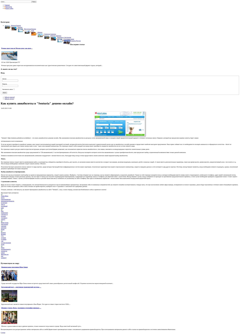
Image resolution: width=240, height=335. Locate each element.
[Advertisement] (35, 15)
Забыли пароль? (9, 97)
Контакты (9, 7)
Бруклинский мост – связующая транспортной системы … (21, 287)
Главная (7, 5)
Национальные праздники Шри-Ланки (14, 267)
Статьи (3, 332)
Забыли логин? (9, 99)
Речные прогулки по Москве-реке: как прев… (17, 48)
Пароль (4, 84)
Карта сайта (9, 8)
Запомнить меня (7, 89)
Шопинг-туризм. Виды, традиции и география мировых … (21, 308)
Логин (4, 79)
